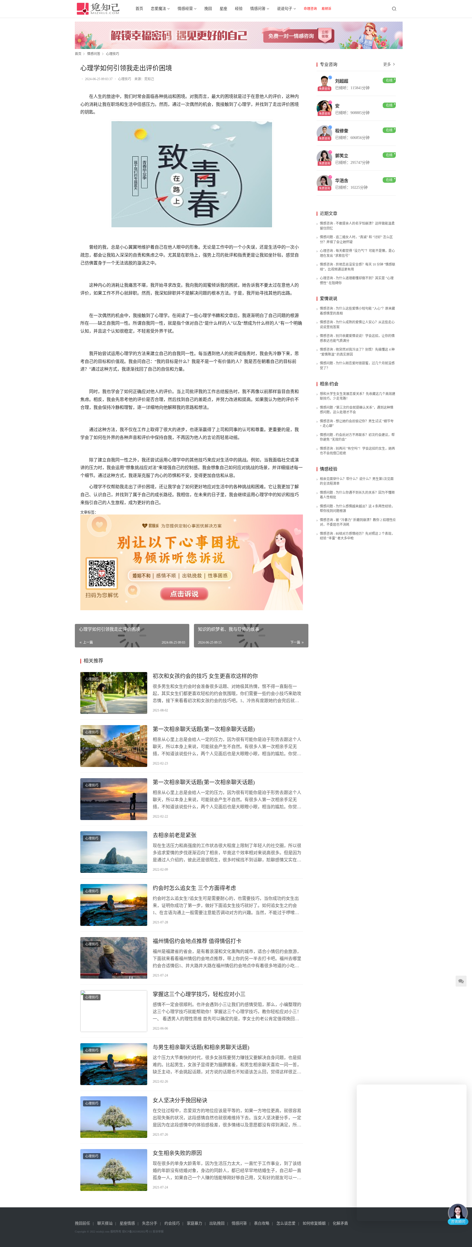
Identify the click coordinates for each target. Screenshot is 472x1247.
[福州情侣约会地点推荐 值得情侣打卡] (113, 958)
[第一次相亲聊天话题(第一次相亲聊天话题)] (113, 746)
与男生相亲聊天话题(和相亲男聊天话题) (201, 1047)
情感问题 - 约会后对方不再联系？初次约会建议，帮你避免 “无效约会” (357, 437)
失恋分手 (149, 1223)
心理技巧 (124, 79)
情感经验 (328, 469)
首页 (139, 9)
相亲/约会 (329, 384)
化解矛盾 (340, 1223)
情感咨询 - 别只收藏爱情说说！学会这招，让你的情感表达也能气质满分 (357, 338)
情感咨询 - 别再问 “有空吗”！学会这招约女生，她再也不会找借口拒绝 (357, 451)
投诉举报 (158, 1231)
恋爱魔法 (158, 9)
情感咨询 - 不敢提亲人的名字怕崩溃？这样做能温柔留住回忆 (357, 226)
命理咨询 (310, 9)
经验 (239, 9)
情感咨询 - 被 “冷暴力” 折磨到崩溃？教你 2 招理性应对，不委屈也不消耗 (358, 522)
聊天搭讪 (105, 1223)
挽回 (208, 9)
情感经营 (185, 9)
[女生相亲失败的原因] (113, 1170)
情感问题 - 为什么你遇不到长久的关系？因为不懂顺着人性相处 (357, 495)
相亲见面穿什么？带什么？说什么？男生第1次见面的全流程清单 (357, 481)
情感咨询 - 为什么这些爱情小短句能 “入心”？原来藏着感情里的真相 (357, 311)
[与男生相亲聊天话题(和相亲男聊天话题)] (113, 1064)
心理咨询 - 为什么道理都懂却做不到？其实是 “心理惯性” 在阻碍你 (357, 280)
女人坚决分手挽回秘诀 (180, 1100)
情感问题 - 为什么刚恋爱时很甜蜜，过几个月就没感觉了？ (357, 365)
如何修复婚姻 (314, 1223)
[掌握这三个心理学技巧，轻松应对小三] (113, 1011)
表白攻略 (261, 1223)
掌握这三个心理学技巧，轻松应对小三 (199, 994)
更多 (387, 64)
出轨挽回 (217, 1223)
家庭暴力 (194, 1223)
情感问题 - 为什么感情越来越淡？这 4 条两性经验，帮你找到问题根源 (357, 508)
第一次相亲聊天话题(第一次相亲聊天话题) (204, 729)
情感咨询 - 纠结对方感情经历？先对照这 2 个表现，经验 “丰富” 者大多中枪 (357, 536)
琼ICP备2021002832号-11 (137, 1231)
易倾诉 (326, 9)
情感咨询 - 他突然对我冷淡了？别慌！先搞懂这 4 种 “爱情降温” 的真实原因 (357, 352)
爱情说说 (328, 298)
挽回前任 (82, 1223)
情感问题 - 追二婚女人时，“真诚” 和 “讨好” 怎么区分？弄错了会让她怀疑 (356, 239)
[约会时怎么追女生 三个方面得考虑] (113, 905)
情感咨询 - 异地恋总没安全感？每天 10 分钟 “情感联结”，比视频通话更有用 (357, 267)
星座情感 (127, 1223)
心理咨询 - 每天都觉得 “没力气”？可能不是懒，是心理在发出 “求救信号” (357, 253)
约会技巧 (172, 1223)
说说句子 (284, 9)
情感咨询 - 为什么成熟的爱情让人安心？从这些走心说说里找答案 (357, 324)
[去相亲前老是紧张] (113, 852)
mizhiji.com (103, 1231)
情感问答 (258, 9)
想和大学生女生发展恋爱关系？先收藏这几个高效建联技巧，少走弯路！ (357, 396)
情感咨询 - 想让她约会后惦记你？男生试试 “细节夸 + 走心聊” (357, 423)
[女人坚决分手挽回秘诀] (113, 1117)
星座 (223, 9)
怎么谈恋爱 (286, 1223)
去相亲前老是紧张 (174, 835)
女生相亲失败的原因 (177, 1153)
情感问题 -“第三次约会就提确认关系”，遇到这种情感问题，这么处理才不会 (356, 410)
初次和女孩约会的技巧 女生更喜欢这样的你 (205, 676)
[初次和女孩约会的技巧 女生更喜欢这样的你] (113, 693)
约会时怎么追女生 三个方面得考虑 (194, 888)
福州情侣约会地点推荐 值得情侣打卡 (197, 941)
